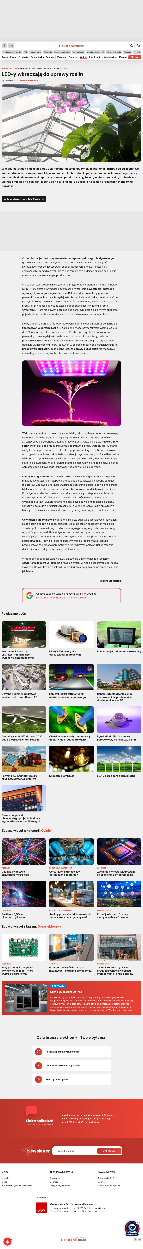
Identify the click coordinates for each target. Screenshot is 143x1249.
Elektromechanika (62, 52)
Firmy (13, 57)
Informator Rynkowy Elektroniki (17, 1185)
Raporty (50, 57)
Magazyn (124, 57)
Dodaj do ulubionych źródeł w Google (22, 199)
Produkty (23, 57)
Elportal (101, 1182)
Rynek (5, 57)
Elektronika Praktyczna (109, 1185)
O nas (4, 1182)
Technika (73, 57)
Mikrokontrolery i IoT (95, 52)
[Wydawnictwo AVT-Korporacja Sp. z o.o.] (41, 1208)
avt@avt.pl (100, 1208)
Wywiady (61, 57)
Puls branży (95, 57)
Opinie (83, 57)
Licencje (54, 1182)
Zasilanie (48, 52)
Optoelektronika (114, 52)
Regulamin (55, 1178)
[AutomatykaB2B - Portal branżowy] (73, 1239)
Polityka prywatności (60, 1185)
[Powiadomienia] (7, 1242)
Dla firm (135, 57)
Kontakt (5, 1178)
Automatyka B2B (106, 1178)
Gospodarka (37, 57)
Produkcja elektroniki (12, 52)
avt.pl (98, 1211)
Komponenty (35, 52)
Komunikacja (78, 52)
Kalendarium (110, 57)
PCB (25, 52)
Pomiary (127, 52)
